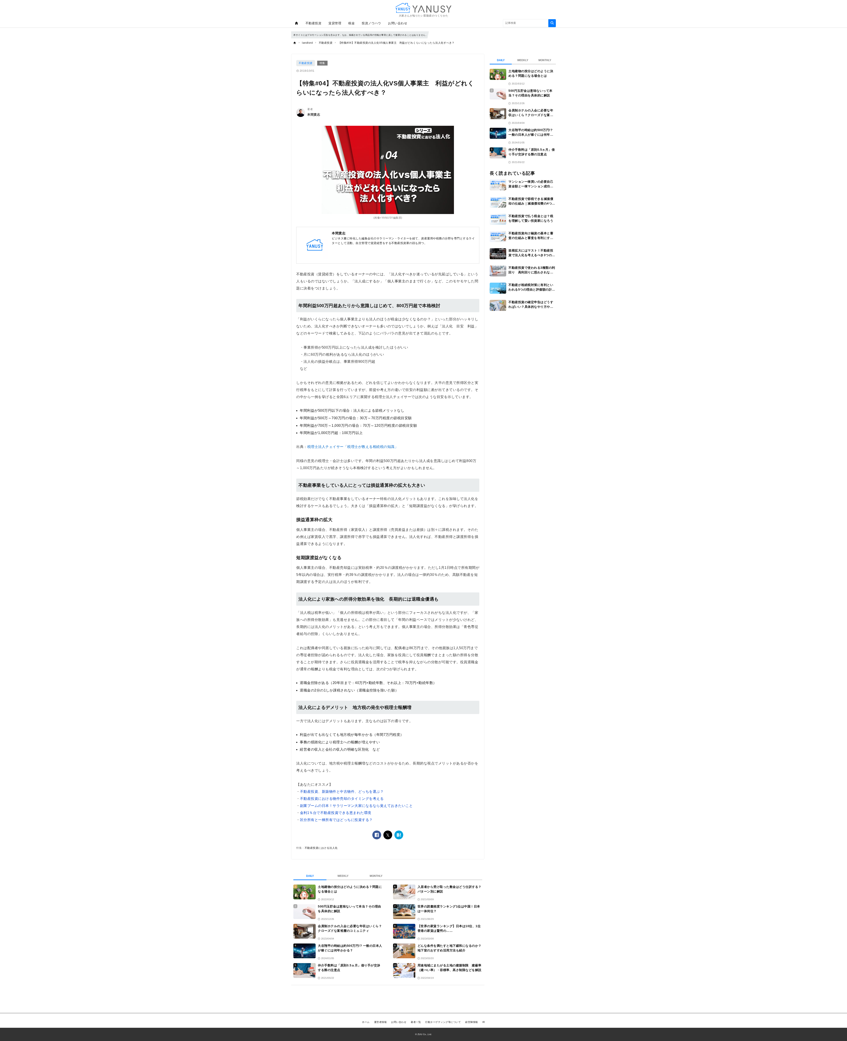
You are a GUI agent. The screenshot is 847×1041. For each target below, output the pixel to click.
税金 (351, 23)
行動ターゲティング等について (443, 1022)
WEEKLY (343, 876)
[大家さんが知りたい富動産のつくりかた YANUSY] (423, 8)
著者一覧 (416, 1022)
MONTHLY (376, 876)
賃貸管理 (334, 23)
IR (483, 1022)
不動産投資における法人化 (321, 847)
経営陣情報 (471, 1022)
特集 (322, 63)
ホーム (366, 1022)
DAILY (310, 876)
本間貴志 (313, 114)
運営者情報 (380, 1022)
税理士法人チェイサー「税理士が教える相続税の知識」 (352, 447)
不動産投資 (313, 23)
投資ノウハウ (371, 23)
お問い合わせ (397, 23)
